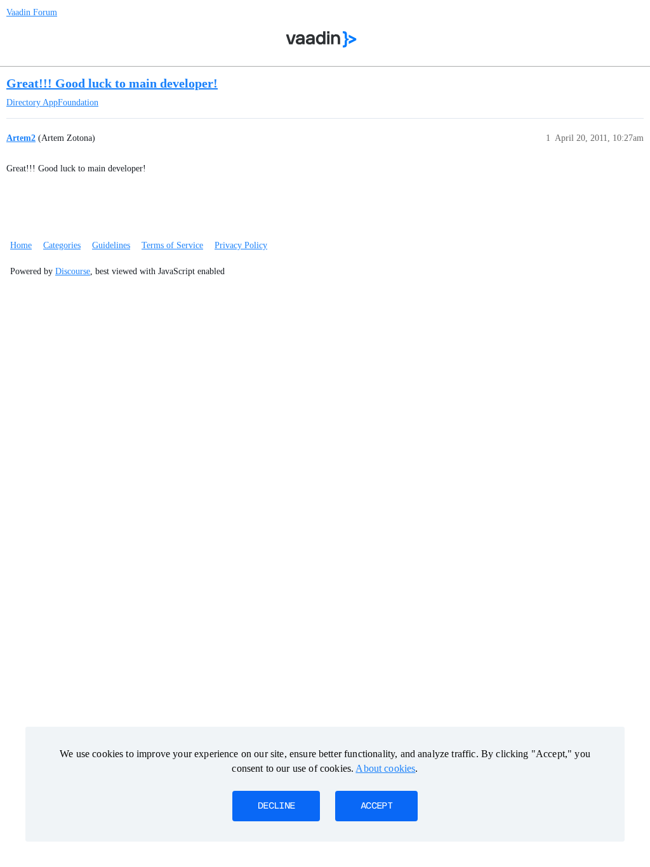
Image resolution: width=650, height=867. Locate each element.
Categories (62, 245)
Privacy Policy (241, 245)
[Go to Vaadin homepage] (321, 39)
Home (21, 245)
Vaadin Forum (31, 12)
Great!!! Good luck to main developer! (112, 83)
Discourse (72, 271)
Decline (276, 806)
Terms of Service (172, 245)
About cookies (385, 768)
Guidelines (111, 245)
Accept (376, 806)
